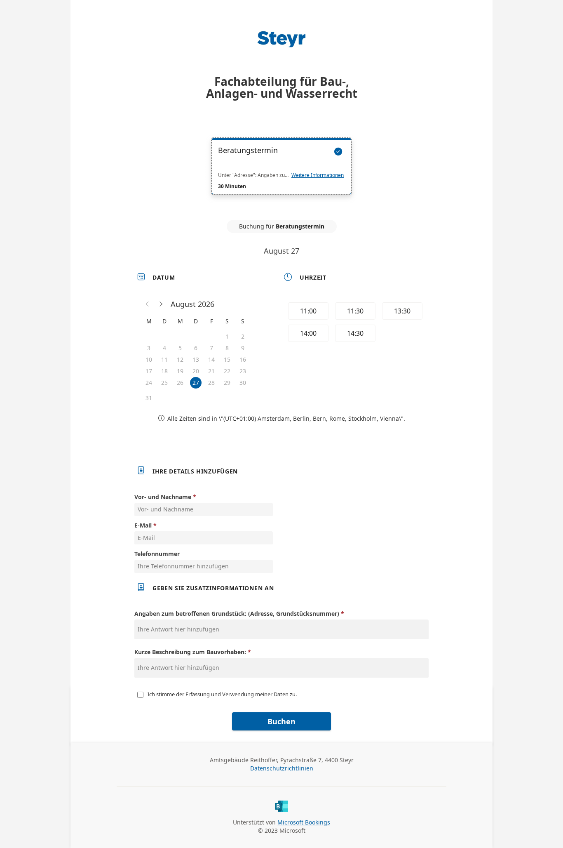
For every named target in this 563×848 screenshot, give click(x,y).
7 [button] (211, 348)
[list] (281, 173)
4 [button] (164, 348)
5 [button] (180, 348)
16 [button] (242, 359)
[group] (354, 323)
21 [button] (211, 371)
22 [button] (227, 371)
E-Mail (143, 525)
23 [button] (242, 371)
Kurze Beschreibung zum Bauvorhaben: (190, 652)
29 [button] (227, 382)
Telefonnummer (157, 554)
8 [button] (227, 348)
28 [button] (211, 382)
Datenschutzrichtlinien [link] (281, 768)
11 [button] (164, 359)
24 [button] (148, 382)
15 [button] (227, 359)
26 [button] (180, 382)
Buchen (281, 721)
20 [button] (195, 371)
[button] (147, 304)
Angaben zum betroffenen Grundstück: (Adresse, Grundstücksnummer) (236, 613)
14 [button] (211, 359)
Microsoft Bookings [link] (303, 822)
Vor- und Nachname (162, 497)
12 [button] (180, 359)
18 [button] (164, 371)
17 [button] (148, 371)
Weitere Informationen (317, 175)
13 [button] (195, 359)
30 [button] (242, 382)
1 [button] (227, 336)
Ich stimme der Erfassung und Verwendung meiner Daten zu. (222, 694)
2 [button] (242, 336)
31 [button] (148, 398)
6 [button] (195, 348)
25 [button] (164, 382)
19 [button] (180, 371)
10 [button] (148, 359)
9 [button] (242, 348)
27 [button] (195, 382)
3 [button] (148, 348)
